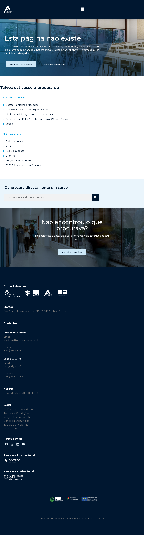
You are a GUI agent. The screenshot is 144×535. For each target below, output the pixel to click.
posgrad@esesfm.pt (15, 366)
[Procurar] (95, 197)
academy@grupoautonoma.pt (21, 340)
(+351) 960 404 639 (14, 376)
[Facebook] (6, 444)
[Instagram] (12, 444)
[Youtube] (23, 444)
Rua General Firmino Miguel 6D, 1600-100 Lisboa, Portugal (36, 311)
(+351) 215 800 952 (14, 350)
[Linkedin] (18, 444)
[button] (82, 9)
